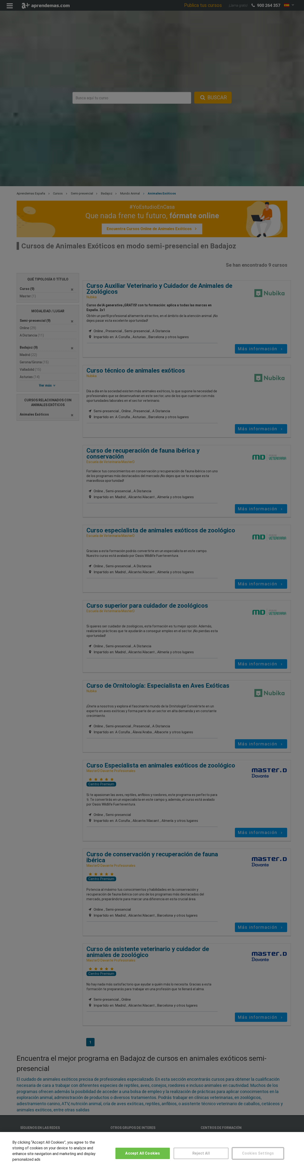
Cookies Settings (258, 1153)
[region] (152, 1151)
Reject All (201, 1153)
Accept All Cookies (142, 1153)
